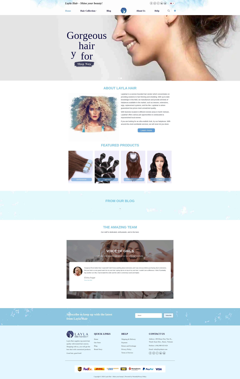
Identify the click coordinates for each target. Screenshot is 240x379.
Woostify (135, 376)
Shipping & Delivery (128, 339)
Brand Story (98, 349)
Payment (124, 343)
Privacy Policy (126, 349)
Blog (95, 346)
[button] (146, 130)
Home (96, 339)
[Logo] (123, 10)
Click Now (81, 184)
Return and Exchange (128, 346)
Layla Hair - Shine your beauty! (84, 3)
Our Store (97, 343)
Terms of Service (127, 353)
